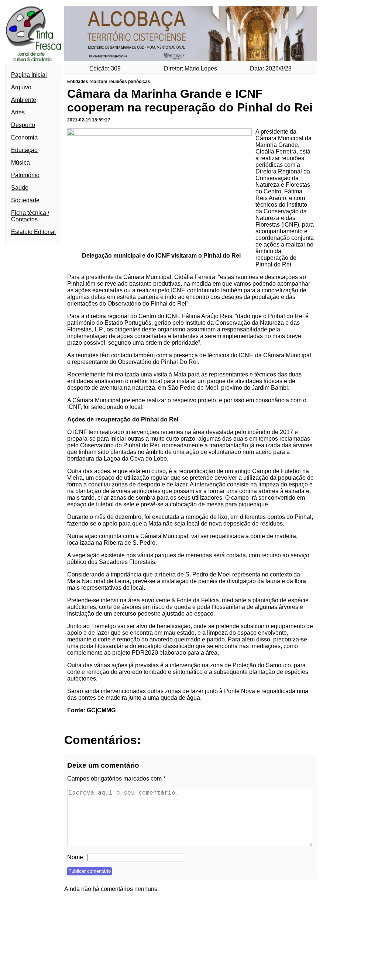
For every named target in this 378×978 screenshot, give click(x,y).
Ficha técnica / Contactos (30, 216)
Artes (18, 112)
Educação (24, 150)
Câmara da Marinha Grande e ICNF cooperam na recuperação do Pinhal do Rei (190, 100)
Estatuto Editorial (33, 232)
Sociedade (25, 200)
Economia (24, 137)
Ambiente (23, 100)
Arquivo (21, 87)
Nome (75, 857)
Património (25, 175)
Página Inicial (29, 75)
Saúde (19, 188)
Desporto (23, 125)
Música (20, 162)
